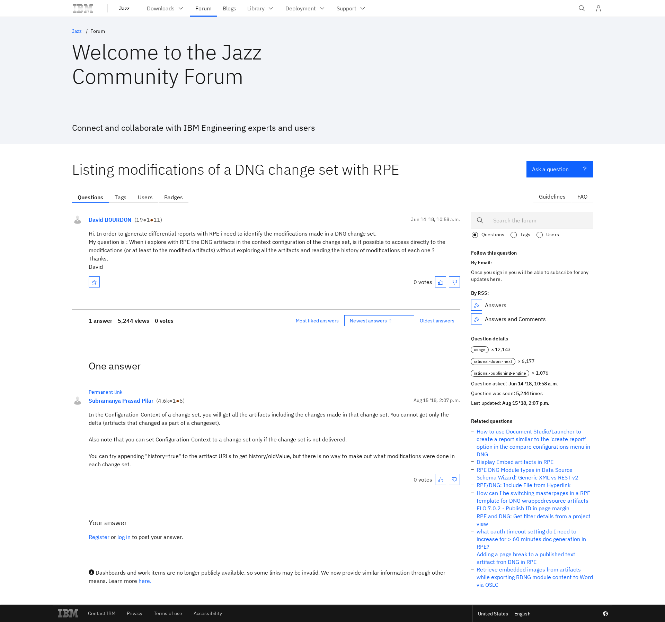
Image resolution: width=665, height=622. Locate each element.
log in (124, 536)
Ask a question (550, 169)
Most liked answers (317, 321)
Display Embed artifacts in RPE (515, 461)
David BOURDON (110, 219)
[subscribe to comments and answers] (476, 318)
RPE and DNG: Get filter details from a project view (534, 520)
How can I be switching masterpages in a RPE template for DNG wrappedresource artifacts (533, 497)
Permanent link (105, 392)
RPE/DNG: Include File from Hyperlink (523, 485)
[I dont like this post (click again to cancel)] (454, 281)
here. (145, 580)
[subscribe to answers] (476, 305)
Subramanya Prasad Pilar (121, 400)
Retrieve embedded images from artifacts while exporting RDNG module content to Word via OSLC (535, 577)
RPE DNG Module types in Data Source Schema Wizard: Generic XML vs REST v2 (527, 473)
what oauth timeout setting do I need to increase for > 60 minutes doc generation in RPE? (531, 539)
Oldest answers (437, 321)
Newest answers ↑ (371, 321)
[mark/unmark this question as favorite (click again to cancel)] (94, 281)
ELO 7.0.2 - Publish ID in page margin (523, 508)
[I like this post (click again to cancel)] (440, 281)
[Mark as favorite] (94, 281)
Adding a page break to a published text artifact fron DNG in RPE (526, 558)
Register (99, 536)
